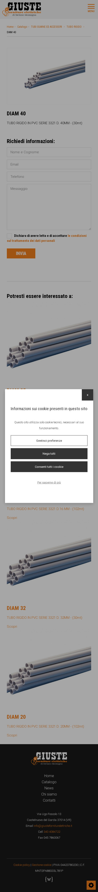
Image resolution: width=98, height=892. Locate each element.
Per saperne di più (49, 482)
